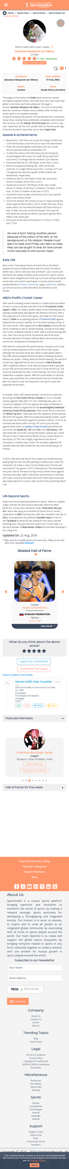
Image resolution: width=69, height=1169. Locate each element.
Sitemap (36, 1090)
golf (4, 287)
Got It (34, 1165)
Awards (36, 1112)
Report (53, 705)
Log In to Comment (34, 661)
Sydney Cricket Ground (36, 426)
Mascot (35, 1025)
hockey (23, 284)
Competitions (35, 1106)
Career (35, 1022)
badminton (51, 284)
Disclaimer (36, 1067)
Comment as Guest (34, 668)
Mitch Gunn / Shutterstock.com (33, 47)
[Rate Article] (44, 651)
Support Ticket (36, 1131)
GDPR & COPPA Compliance (36, 1064)
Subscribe (19, 1001)
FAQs (35, 1138)
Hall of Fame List (57, 13)
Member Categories (34, 866)
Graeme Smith (48, 319)
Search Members (34, 871)
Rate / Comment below (34, 62)
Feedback (36, 1144)
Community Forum (36, 1141)
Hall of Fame (39, 13)
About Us (35, 1016)
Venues (35, 1103)
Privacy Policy (38, 1160)
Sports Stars (23, 13)
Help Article (36, 1135)
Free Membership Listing (34, 861)
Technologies (35, 1109)
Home (11, 13)
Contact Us (35, 1019)
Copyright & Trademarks (36, 1061)
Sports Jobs (35, 1086)
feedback (29, 542)
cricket (32, 97)
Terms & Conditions (36, 1054)
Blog (34, 877)
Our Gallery (36, 1083)
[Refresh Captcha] (22, 989)
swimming (33, 284)
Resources (36, 1080)
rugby (48, 271)
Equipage (36, 1115)
